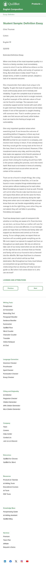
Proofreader (7, 367)
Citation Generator (10, 402)
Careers (6, 430)
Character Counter (10, 335)
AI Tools (6, 491)
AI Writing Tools (9, 483)
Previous (11, 288)
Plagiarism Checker (10, 399)
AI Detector (7, 395)
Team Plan (7, 540)
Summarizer (7, 324)
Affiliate (6, 544)
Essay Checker (8, 377)
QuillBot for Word (9, 462)
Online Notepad (9, 342)
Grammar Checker (10, 363)
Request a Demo (9, 547)
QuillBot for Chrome (10, 459)
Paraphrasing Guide (10, 512)
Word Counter (8, 331)
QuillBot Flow (8, 328)
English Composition (13, 9)
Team (5, 427)
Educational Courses (10, 487)
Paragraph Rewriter (10, 317)
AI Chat (6, 345)
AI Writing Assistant (10, 515)
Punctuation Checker (10, 374)
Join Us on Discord (10, 441)
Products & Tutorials (10, 480)
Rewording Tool (9, 313)
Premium (6, 536)
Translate (6, 338)
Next (35, 288)
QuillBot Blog (8, 519)
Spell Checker (8, 370)
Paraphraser (7, 306)
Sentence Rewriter (9, 320)
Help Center (7, 434)
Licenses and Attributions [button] (14, 280)
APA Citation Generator (11, 406)
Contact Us (7, 438)
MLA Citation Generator (11, 409)
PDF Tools (7, 494)
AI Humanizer (8, 310)
